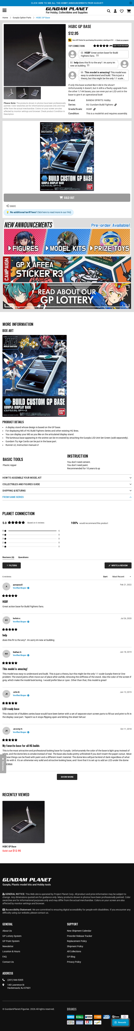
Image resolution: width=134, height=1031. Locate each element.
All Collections (74, 951)
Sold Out (69, 198)
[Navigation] (4, 10)
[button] (129, 11)
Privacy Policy (74, 962)
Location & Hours (11, 951)
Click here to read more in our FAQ (54, 212)
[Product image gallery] (35, 55)
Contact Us (8, 962)
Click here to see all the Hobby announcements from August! (67, 3)
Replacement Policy (77, 941)
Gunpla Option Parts (22, 17)
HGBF (89, 109)
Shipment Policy (75, 946)
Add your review (120, 46)
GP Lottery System (11, 936)
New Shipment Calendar (79, 930)
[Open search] (108, 11)
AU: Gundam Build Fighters (99, 104)
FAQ (4, 956)
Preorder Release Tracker (79, 936)
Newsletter (7, 946)
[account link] (115, 11)
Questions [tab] (23, 558)
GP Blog (71, 956)
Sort (105, 576)
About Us (7, 930)
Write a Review (120, 566)
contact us (42, 912)
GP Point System (10, 941)
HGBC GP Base (9, 846)
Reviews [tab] (8, 558)
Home (5, 17)
